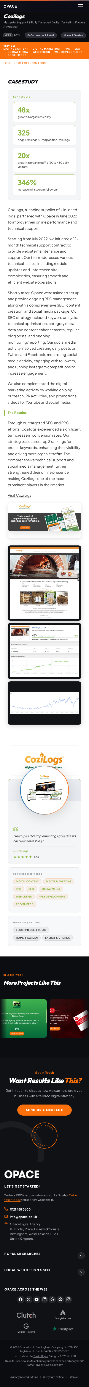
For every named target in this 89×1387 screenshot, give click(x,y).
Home (7, 63)
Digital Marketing (59, 881)
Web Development (52, 896)
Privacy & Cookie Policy (49, 1364)
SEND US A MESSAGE (44, 1110)
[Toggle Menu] (81, 6)
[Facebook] (20, 1299)
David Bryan (40, 1356)
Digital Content (27, 881)
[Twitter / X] (28, 1299)
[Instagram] (68, 1299)
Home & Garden (27, 937)
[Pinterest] (60, 1299)
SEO (31, 888)
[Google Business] (52, 1299)
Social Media (50, 888)
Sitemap (74, 1377)
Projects (22, 63)
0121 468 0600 (20, 1209)
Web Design (24, 896)
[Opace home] (21, 1174)
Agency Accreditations (24, 1377)
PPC (18, 888)
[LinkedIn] (44, 1299)
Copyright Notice (53, 1377)
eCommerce (24, 904)
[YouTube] (36, 1299)
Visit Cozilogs (19, 495)
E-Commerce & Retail (31, 929)
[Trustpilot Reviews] (63, 1328)
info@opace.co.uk (23, 1217)
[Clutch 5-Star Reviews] (26, 1315)
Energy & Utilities (57, 937)
